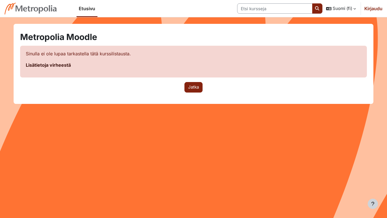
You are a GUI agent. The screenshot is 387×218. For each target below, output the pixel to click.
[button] (341, 8)
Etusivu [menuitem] (87, 8)
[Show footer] (373, 204)
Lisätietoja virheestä (48, 65)
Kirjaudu (373, 8)
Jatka (193, 87)
